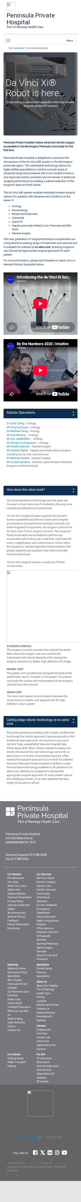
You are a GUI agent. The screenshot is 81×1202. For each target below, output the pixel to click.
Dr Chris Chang (15, 423)
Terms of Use (54, 1137)
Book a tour (14, 999)
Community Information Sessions (43, 897)
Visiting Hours (15, 1058)
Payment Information (19, 897)
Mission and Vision (48, 1004)
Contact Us (13, 1030)
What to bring (15, 1018)
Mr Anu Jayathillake (18, 438)
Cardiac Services (46, 889)
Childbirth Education (19, 1007)
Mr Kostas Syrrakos (18, 462)
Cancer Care (44, 886)
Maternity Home (16, 968)
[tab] (40, 413)
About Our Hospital (47, 985)
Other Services (45, 928)
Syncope (41, 951)
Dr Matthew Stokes (18, 458)
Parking (11, 1066)
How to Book (14, 1003)
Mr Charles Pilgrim (17, 450)
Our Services (16, 48)
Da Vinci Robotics (47, 905)
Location (42, 1001)
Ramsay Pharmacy (47, 943)
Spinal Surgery (45, 947)
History (41, 997)
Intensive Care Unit (47, 932)
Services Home (45, 878)
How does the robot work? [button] (26, 490)
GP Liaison (43, 1081)
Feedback (12, 920)
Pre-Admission (15, 878)
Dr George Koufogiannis (21, 442)
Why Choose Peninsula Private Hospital (17, 984)
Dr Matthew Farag (17, 431)
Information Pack (17, 972)
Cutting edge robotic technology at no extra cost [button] (38, 721)
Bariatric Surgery (46, 882)
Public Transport (16, 1062)
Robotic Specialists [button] (21, 413)
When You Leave (17, 886)
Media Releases (46, 1012)
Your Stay (12, 882)
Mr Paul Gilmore (16, 435)
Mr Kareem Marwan (18, 446)
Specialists (13, 976)
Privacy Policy (15, 901)
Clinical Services (46, 916)
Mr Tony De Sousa (17, 427)
